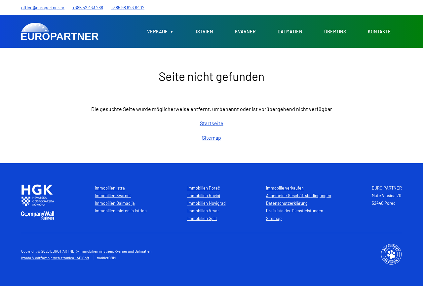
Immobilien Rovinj (203, 195)
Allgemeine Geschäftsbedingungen (298, 195)
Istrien (204, 31)
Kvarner (245, 31)
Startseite (211, 123)
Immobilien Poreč (203, 188)
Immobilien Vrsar (203, 210)
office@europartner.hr (42, 7)
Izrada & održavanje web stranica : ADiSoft (55, 257)
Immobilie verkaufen (285, 188)
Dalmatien (290, 31)
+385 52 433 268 (87, 7)
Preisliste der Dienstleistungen (294, 210)
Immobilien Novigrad (206, 203)
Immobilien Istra (110, 188)
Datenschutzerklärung (287, 203)
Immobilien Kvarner (113, 195)
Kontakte (379, 31)
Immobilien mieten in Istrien (121, 210)
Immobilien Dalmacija (115, 203)
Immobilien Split (202, 218)
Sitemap (211, 137)
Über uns (335, 31)
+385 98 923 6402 (127, 7)
